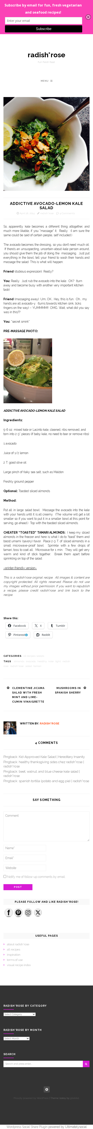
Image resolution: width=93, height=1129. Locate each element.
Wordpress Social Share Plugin (27, 1127)
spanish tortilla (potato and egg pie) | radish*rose (54, 781)
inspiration (13, 954)
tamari (37, 666)
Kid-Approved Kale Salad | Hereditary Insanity (52, 757)
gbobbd (74, 1098)
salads (40, 655)
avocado (31, 661)
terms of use (15, 960)
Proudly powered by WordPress (31, 1098)
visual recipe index (19, 965)
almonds (19, 661)
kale (51, 661)
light (58, 661)
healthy (42, 661)
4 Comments (67, 213)
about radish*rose (18, 944)
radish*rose (46, 54)
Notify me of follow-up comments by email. (36, 877)
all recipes (29, 655)
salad (28, 666)
